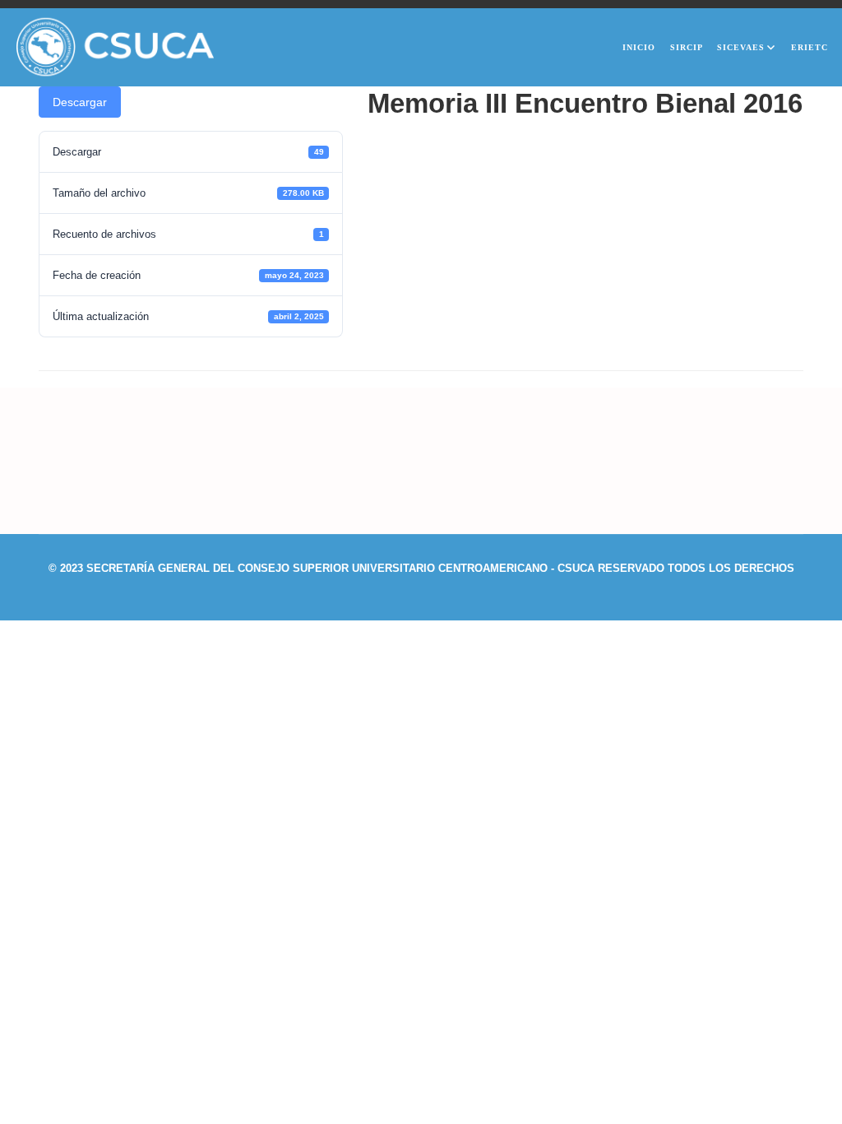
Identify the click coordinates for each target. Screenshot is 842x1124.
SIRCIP (686, 47)
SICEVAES (741, 47)
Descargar (80, 102)
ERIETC (809, 47)
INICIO (638, 47)
